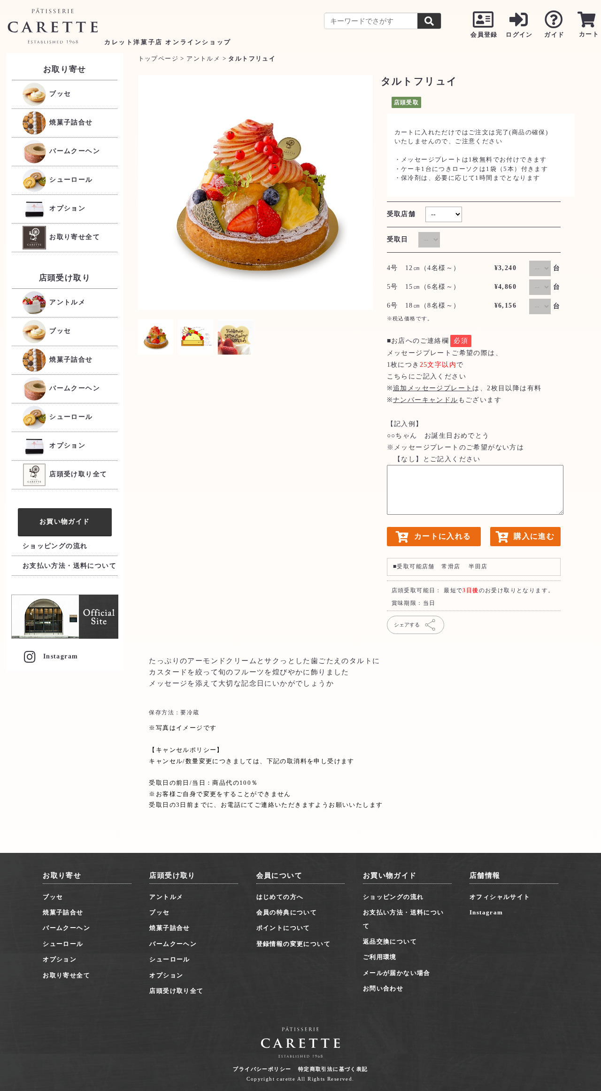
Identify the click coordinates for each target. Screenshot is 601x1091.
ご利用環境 (380, 956)
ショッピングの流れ (55, 545)
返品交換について (390, 941)
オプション (66, 208)
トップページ (158, 58)
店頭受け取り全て (77, 474)
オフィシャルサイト (500, 896)
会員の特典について (286, 912)
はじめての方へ (280, 896)
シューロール (70, 179)
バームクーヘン (73, 151)
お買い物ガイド (64, 521)
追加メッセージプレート (432, 388)
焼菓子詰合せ (70, 122)
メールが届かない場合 (397, 972)
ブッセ (59, 93)
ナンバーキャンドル (425, 399)
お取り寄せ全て (73, 236)
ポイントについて (283, 927)
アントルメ (66, 302)
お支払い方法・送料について (69, 565)
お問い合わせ (383, 988)
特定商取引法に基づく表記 (333, 1069)
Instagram (60, 656)
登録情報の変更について (293, 943)
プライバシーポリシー (262, 1069)
